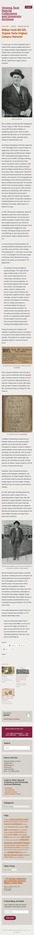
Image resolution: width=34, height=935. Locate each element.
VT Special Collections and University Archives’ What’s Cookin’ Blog (15, 881)
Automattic (16, 932)
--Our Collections (9, 790)
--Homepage (8, 788)
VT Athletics (24, 852)
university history (21, 842)
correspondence (13, 830)
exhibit (16, 832)
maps (10, 837)
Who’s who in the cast (14, 729)
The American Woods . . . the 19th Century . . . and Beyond (17, 734)
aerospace (6, 819)
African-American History (19, 819)
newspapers (18, 837)
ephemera (6, 832)
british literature (21, 826)
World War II (21, 857)
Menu (29, 7)
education (24, 829)
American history (13, 821)
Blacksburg (11, 827)
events (11, 832)
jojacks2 (13, 26)
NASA (13, 837)
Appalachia (8, 824)
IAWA (15, 834)
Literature (20, 834)
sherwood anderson (14, 839)
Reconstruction (7, 839)
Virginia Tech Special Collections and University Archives (11, 13)
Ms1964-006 (17, 367)
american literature (23, 821)
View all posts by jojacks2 (11, 719)
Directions (8, 767)
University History (23, 26)
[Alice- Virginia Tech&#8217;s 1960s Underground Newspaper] (8, 692)
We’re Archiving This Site (12, 886)
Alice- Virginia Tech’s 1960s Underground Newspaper (8, 698)
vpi (21, 852)
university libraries (9, 845)
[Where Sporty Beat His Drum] (8, 670)
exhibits (21, 832)
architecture (17, 824)
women (7, 855)
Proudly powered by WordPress (12, 930)
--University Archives (10, 792)
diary (20, 829)
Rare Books (25, 837)
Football (10, 834)
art (23, 824)
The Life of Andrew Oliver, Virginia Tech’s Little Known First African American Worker (22, 678)
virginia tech (13, 852)
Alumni (6, 821)
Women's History (16, 855)
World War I (15, 857)
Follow (10, 918)
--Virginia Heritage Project (12, 794)
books (16, 827)
